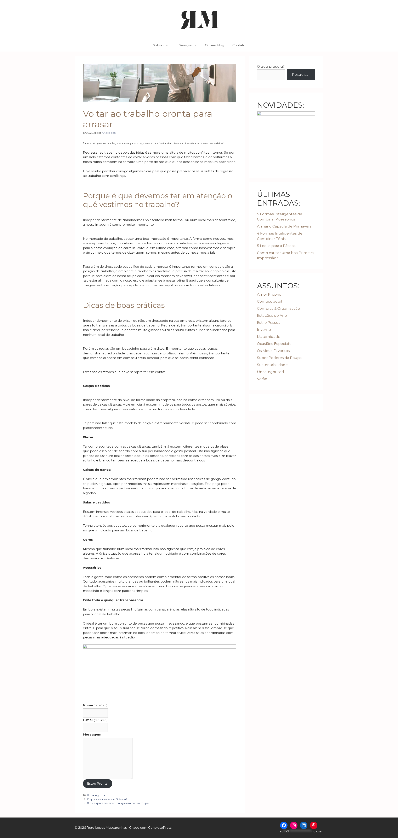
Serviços (185, 45)
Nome (95, 705)
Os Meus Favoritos (273, 351)
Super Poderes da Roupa (279, 358)
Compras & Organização (278, 308)
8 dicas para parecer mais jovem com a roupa (118, 803)
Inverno (264, 329)
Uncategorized (97, 795)
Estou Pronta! (97, 783)
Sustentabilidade (272, 365)
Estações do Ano (272, 315)
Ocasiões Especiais (274, 344)
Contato (238, 45)
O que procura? (271, 66)
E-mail (95, 720)
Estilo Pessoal (269, 322)
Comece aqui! (269, 301)
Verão (262, 379)
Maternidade (268, 337)
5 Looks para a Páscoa (276, 246)
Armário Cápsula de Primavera (284, 226)
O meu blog (214, 45)
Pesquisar (301, 74)
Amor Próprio (269, 294)
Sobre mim (162, 45)
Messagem (92, 734)
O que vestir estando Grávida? (107, 799)
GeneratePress (159, 828)
